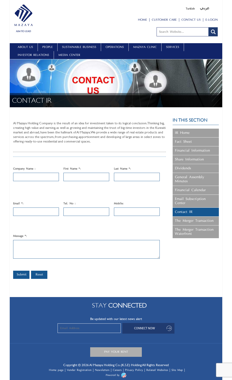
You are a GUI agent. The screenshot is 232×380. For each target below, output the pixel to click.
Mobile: (119, 203)
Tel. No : (69, 203)
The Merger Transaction (194, 221)
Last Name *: (122, 169)
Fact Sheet (183, 142)
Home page (56, 370)
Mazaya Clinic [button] (145, 47)
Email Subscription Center (190, 201)
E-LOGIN (211, 19)
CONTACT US (191, 19)
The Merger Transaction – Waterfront (195, 232)
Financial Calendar (190, 190)
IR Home (182, 133)
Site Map (177, 370)
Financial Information (192, 150)
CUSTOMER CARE (164, 19)
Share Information (189, 159)
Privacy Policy (134, 370)
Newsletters (102, 370)
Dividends (183, 168)
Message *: (20, 236)
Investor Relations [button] (33, 55)
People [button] (47, 47)
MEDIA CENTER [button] (69, 55)
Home (142, 19)
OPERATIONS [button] (115, 47)
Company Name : (24, 169)
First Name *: (72, 169)
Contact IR (184, 212)
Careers (117, 370)
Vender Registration (79, 370)
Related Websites (157, 370)
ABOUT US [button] (25, 47)
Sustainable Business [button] (79, 47)
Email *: (18, 203)
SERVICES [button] (172, 47)
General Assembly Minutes (189, 179)
